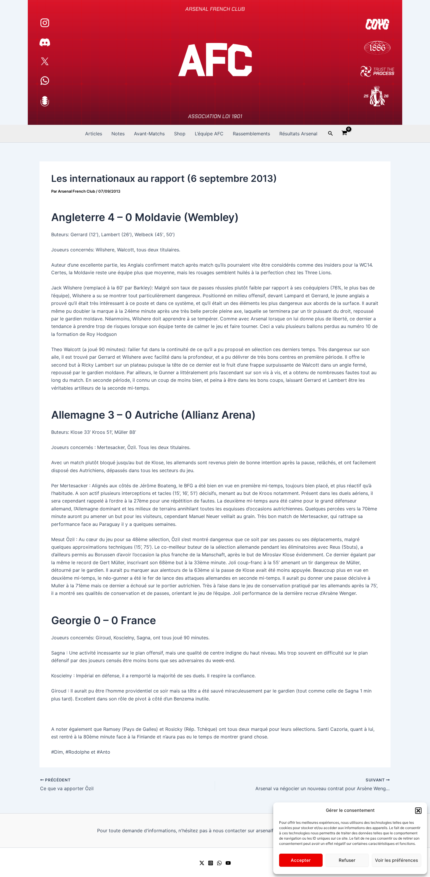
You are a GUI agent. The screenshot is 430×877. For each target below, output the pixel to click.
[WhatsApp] (219, 863)
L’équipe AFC (209, 134)
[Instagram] (210, 863)
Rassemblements (251, 134)
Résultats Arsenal (298, 134)
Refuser (347, 860)
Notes (118, 134)
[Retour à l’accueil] (215, 62)
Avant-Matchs (149, 134)
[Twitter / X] (201, 863)
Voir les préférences (396, 860)
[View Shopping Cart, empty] (344, 134)
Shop (179, 134)
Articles (93, 134)
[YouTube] (228, 863)
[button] (418, 811)
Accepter (301, 860)
